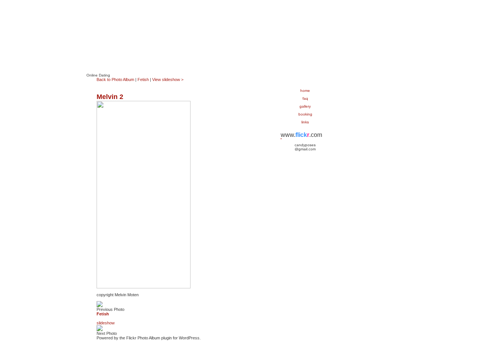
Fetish (143, 79)
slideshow (106, 323)
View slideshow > (167, 79)
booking (305, 114)
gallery (305, 106)
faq (305, 98)
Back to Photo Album (115, 79)
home (305, 90)
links (305, 122)
